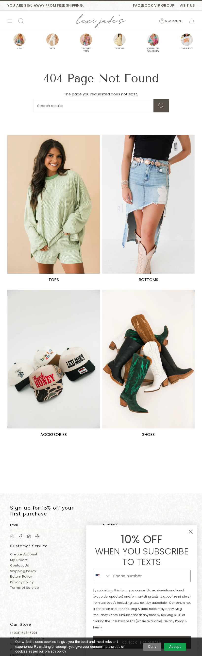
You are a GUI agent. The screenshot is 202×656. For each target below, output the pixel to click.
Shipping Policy (23, 571)
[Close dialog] (190, 531)
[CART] (191, 21)
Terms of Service (24, 587)
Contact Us (19, 565)
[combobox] (102, 576)
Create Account (23, 554)
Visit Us (187, 5)
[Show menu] (10, 21)
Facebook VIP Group (153, 5)
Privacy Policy (22, 582)
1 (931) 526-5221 (23, 632)
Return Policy (21, 576)
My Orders (19, 560)
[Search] (161, 105)
